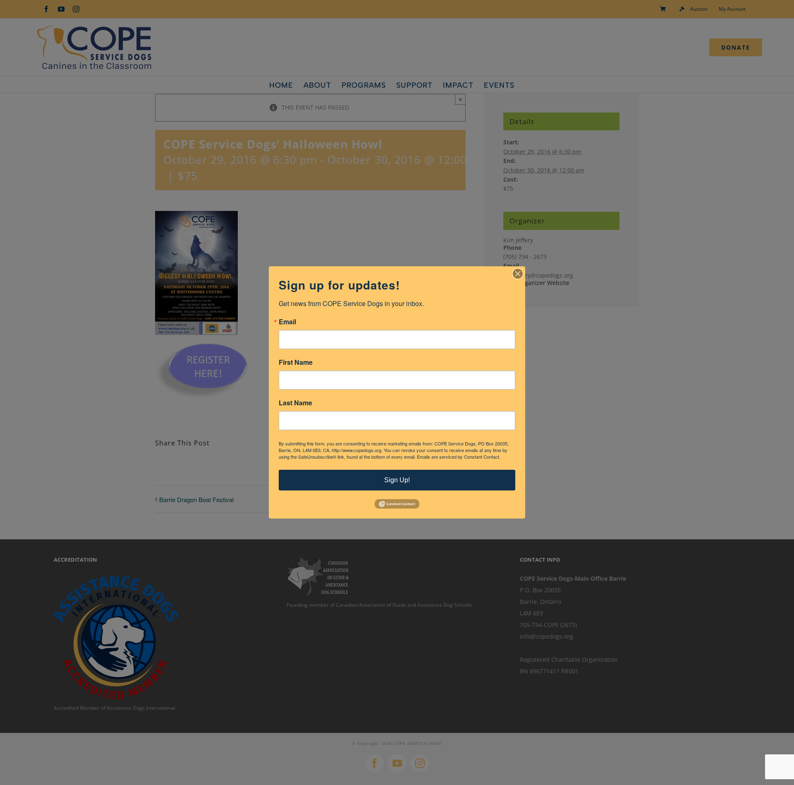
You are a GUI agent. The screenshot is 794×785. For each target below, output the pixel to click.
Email (287, 321)
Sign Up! (397, 479)
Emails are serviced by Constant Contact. (458, 456)
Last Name (295, 403)
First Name (296, 362)
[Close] (518, 274)
